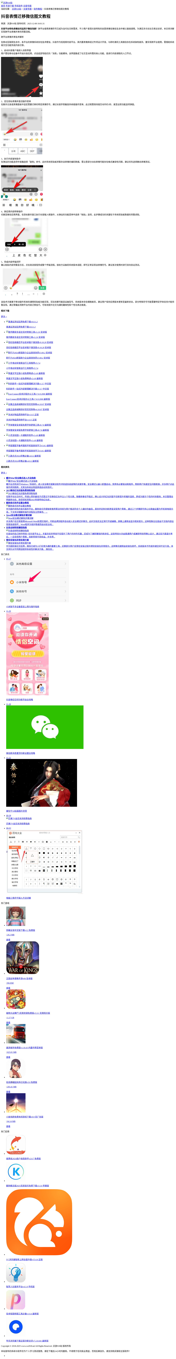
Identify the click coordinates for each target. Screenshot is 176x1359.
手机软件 (18, 6)
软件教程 (38, 9)
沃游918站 (16, 9)
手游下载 (10, 6)
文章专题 (27, 6)
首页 (3, 6)
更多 (4, 316)
